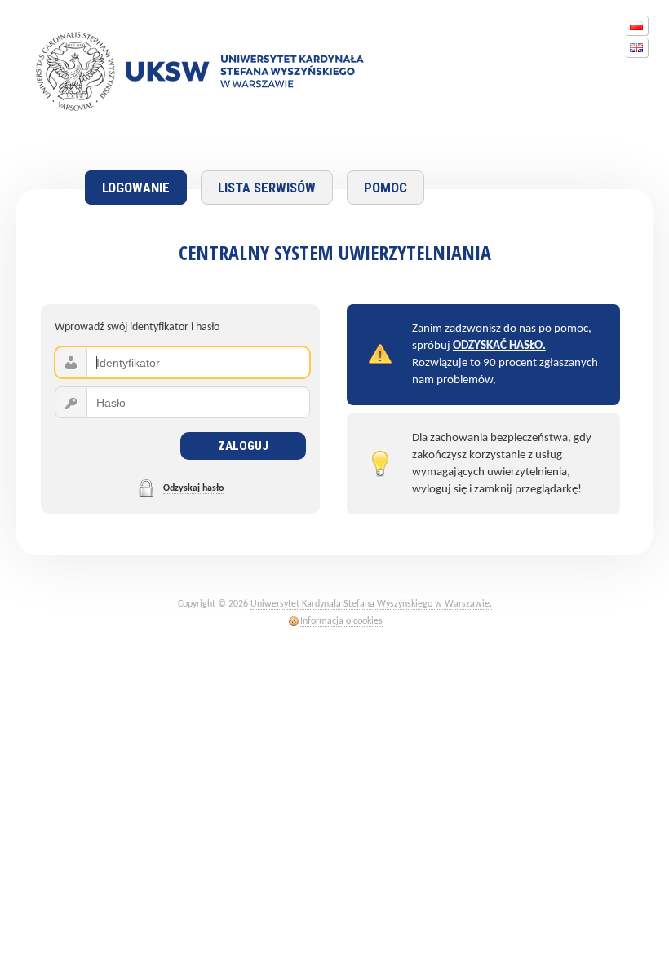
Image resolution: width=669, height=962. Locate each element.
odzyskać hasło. (499, 346)
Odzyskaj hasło (193, 488)
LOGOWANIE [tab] (136, 187)
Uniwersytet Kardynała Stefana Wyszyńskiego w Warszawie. (371, 604)
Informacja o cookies (341, 621)
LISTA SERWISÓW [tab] (267, 187)
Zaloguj (243, 446)
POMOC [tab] (385, 187)
